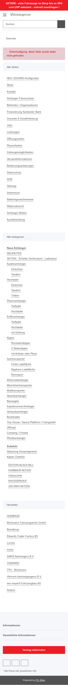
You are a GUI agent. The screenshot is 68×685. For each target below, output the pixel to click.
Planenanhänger (16, 300)
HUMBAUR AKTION (19, 470)
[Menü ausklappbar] (5, 13)
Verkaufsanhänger (17, 411)
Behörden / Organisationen (22, 105)
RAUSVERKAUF (17, 480)
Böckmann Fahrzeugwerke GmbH (26, 522)
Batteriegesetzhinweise (20, 199)
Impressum (13, 192)
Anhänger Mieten (17, 212)
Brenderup (13, 529)
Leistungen (13, 132)
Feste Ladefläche (21, 364)
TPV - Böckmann (16, 569)
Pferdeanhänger (16, 438)
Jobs (9, 125)
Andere (11, 590)
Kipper (10, 337)
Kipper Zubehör (16, 456)
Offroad (11, 427)
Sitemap (11, 185)
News (10, 84)
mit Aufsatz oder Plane (24, 353)
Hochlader (13, 279)
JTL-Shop (40, 680)
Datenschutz (14, 172)
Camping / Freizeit (17, 432)
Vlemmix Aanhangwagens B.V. (24, 576)
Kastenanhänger (16, 263)
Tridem (15, 295)
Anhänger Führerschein (20, 98)
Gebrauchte (15, 475)
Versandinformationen (19, 158)
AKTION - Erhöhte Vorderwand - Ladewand (32, 258)
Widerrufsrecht (15, 206)
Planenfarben (14, 145)
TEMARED (13, 563)
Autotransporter (16, 358)
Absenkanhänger (16, 395)
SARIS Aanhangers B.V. (20, 556)
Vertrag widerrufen (34, 649)
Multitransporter (16, 390)
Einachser (17, 269)
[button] (51, 14)
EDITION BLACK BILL (21, 464)
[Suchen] (61, 24)
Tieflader (16, 306)
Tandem (15, 274)
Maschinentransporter (19, 385)
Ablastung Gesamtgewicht (22, 451)
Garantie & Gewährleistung (22, 118)
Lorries (11, 542)
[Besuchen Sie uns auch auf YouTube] (15, 663)
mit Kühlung (18, 332)
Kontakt (11, 91)
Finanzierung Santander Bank (24, 111)
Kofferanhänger (16, 316)
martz (10, 549)
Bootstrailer (13, 416)
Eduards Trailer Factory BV (22, 536)
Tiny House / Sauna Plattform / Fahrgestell (31, 422)
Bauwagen (13, 401)
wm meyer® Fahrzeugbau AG (24, 583)
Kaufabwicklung (16, 219)
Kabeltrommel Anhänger (21, 406)
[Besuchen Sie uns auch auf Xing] (24, 663)
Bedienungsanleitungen (20, 165)
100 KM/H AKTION (19, 486)
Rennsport (17, 374)
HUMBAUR (13, 515)
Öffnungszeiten (15, 138)
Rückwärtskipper (20, 342)
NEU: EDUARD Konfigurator (23, 78)
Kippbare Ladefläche (23, 369)
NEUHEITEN (14, 253)
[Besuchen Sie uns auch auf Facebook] (6, 663)
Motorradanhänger (17, 379)
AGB (9, 179)
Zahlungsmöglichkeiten (20, 152)
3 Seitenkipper (19, 348)
